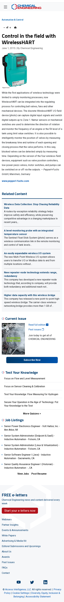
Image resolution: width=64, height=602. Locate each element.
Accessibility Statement (38, 596)
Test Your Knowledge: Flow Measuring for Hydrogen (31, 394)
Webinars (7, 519)
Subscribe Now (32, 360)
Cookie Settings (21, 593)
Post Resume (39, 473)
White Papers (9, 535)
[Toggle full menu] (5, 6)
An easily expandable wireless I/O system (27, 253)
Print (15, 27)
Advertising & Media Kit (14, 540)
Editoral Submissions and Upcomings (21, 546)
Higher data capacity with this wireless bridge (29, 295)
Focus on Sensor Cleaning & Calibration (24, 386)
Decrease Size (4, 27)
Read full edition (37, 324)
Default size (7, 27)
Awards (6, 557)
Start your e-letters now (19, 510)
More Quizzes (31, 413)
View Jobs (23, 473)
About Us (6, 551)
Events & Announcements (15, 530)
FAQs (4, 567)
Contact (6, 573)
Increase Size (10, 27)
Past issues (35, 329)
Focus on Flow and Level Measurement (24, 378)
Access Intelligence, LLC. (18, 589)
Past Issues (8, 562)
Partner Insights (10, 524)
